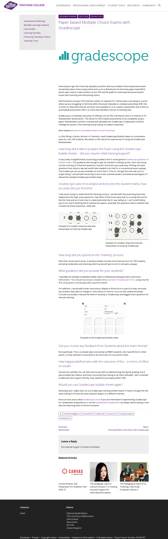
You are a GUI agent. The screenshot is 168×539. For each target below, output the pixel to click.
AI (60, 414)
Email (22, 513)
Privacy (35, 537)
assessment (87, 414)
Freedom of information (83, 537)
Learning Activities (32, 33)
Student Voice (116, 5)
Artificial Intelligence (72, 414)
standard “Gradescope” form (121, 279)
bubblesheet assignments (108, 402)
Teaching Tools (97, 16)
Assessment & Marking (68, 16)
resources (111, 414)
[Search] (159, 5)
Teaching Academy (125, 414)
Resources (133, 5)
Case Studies (83, 16)
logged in (77, 447)
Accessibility (64, 537)
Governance (63, 5)
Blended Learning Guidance (36, 25)
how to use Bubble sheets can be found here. (94, 130)
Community (149, 5)
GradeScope (100, 414)
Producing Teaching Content (37, 36)
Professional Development (89, 5)
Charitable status (104, 537)
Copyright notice (48, 537)
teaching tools (65, 418)
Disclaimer (25, 537)
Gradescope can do (91, 399)
